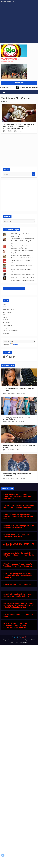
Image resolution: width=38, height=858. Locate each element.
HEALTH (5, 317)
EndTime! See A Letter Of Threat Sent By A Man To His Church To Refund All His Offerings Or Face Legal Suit (18, 126)
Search (33, 174)
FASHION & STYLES (8, 309)
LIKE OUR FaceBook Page (14, 288)
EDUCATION (6, 322)
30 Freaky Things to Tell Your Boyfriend (22, 274)
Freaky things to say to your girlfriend (22, 265)
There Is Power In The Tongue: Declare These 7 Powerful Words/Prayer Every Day (22, 241)
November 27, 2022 (9, 478)
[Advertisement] (19, 23)
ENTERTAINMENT (8, 312)
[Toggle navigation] (3, 92)
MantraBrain (24, 642)
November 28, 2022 (9, 450)
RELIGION (5, 320)
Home (4, 304)
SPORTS (5, 315)
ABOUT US (6, 333)
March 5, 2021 (8, 131)
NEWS (4, 307)
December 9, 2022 (9, 421)
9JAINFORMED (10, 58)
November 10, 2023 (9, 393)
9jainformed (18, 131)
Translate (15, 344)
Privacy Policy (7, 328)
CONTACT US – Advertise (10, 330)
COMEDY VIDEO (7, 325)
